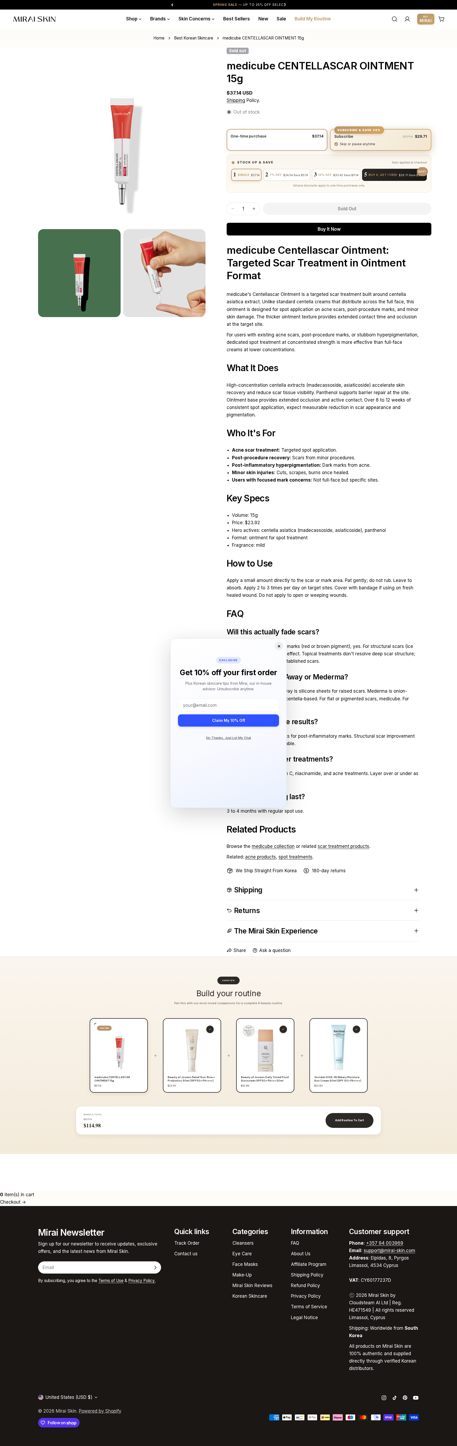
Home (158, 38)
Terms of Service (309, 1306)
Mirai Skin (66, 1411)
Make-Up (242, 1275)
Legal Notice (304, 1317)
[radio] (277, 140)
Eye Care (242, 1253)
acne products (260, 857)
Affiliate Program (308, 1264)
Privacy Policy (306, 1296)
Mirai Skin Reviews (252, 1285)
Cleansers (243, 1243)
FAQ (295, 1243)
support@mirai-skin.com (389, 1250)
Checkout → (13, 1202)
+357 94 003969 (384, 1243)
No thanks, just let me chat (228, 738)
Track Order (186, 1243)
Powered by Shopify (100, 1411)
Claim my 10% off (228, 720)
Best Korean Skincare (193, 38)
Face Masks (245, 1264)
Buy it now (329, 229)
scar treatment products (343, 846)
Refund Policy (305, 1285)
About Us (300, 1253)
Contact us (186, 1253)
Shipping (236, 100)
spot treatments (295, 857)
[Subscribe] (155, 1267)
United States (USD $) (68, 1397)
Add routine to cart (349, 1120)
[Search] (394, 19)
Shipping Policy (307, 1275)
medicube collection (273, 846)
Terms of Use (111, 1280)
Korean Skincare (249, 1296)
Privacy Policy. (142, 1280)
